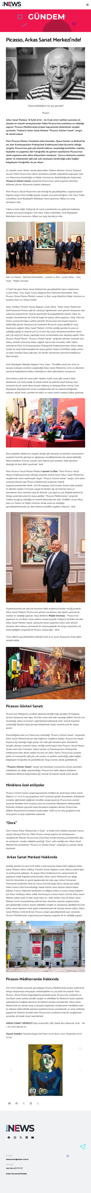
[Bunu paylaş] (16, 1103)
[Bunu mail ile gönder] (9, 1103)
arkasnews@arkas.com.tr (17, 1159)
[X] (21, 1138)
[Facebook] (9, 1138)
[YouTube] (33, 1138)
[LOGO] (11, 5)
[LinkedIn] (27, 1138)
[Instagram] (15, 1138)
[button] (87, 5)
